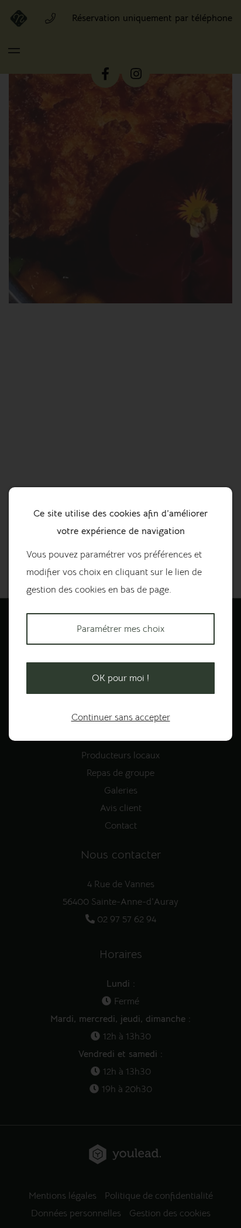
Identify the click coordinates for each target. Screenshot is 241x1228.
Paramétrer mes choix (120, 629)
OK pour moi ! (120, 678)
